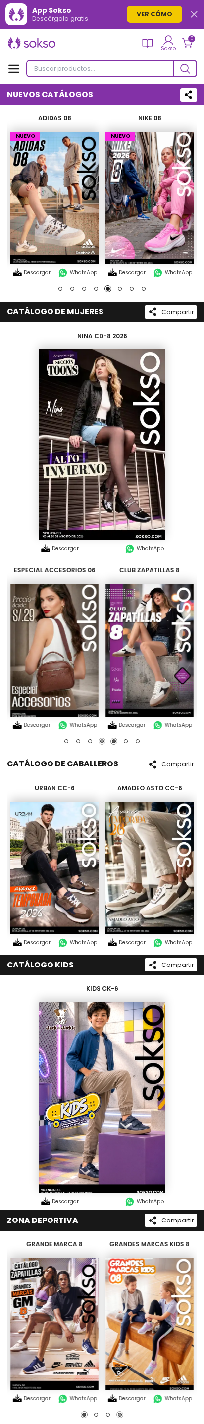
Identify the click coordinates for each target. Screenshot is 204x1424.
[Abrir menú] (14, 69)
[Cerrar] (194, 14)
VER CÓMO (154, 14)
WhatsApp (83, 272)
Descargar (37, 272)
